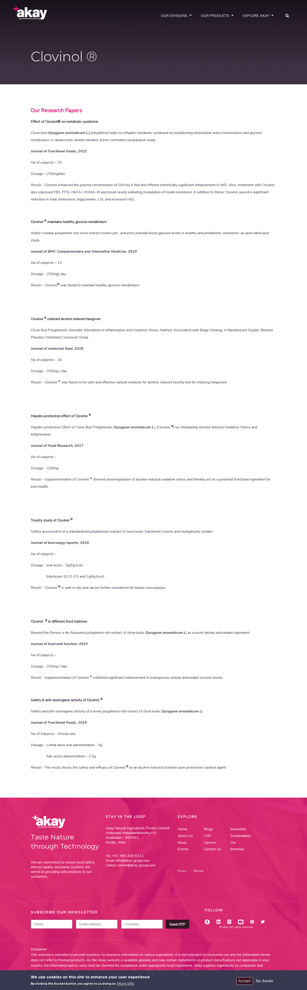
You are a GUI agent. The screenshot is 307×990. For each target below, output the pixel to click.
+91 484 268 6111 (127, 855)
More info (125, 983)
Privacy (182, 871)
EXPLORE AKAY (256, 15)
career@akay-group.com (137, 865)
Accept (244, 981)
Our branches (237, 846)
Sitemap (198, 871)
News (182, 842)
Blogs (208, 829)
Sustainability (240, 835)
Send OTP (177, 924)
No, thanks (264, 981)
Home (182, 829)
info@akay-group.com (133, 860)
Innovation (238, 829)
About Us (185, 835)
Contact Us (212, 849)
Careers (210, 842)
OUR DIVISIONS (174, 15)
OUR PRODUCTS (215, 15)
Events (183, 849)
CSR (207, 835)
